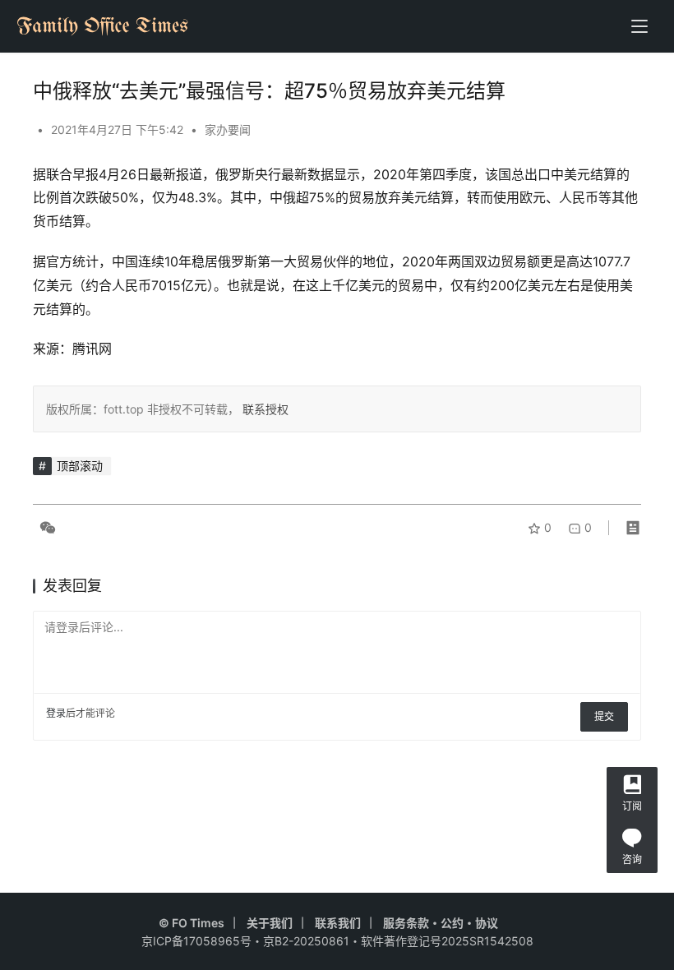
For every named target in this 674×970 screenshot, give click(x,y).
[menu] (639, 26)
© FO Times (191, 923)
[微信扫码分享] (44, 528)
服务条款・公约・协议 (440, 923)
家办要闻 (228, 129)
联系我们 (338, 923)
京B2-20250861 (306, 941)
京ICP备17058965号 (196, 941)
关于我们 (270, 923)
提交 (604, 716)
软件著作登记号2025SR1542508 (447, 941)
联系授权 (264, 409)
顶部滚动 (80, 466)
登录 (56, 713)
